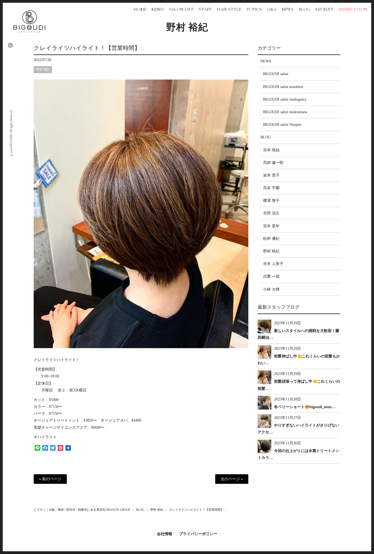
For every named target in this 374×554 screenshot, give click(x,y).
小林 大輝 (271, 289)
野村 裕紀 (187, 27)
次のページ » (232, 479)
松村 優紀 (271, 239)
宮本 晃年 (271, 226)
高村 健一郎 (273, 163)
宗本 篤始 (271, 150)
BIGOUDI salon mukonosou (285, 112)
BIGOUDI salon (275, 74)
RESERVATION (353, 9)
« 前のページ (50, 479)
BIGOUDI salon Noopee (282, 125)
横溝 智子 (271, 200)
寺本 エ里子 (273, 264)
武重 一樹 (271, 276)
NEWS (265, 61)
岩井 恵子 (271, 175)
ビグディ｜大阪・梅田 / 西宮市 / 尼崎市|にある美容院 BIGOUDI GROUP (82, 509)
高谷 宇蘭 (271, 188)
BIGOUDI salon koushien (283, 87)
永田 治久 (271, 213)
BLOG (265, 137)
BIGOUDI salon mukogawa (284, 99)
